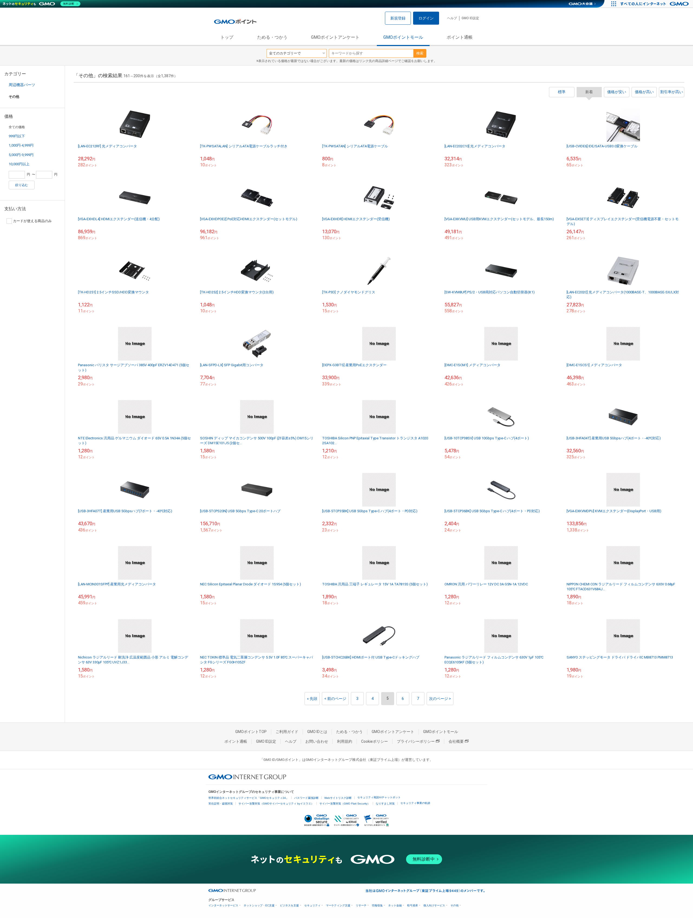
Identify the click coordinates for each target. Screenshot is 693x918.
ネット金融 (395, 905)
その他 (454, 905)
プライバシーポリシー (416, 741)
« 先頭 (312, 698)
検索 (419, 53)
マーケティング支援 (338, 905)
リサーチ (361, 905)
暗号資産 (412, 905)
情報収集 (377, 905)
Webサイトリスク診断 (338, 797)
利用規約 (344, 741)
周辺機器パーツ (22, 85)
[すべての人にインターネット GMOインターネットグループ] (655, 4)
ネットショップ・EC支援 (259, 905)
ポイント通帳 (460, 37)
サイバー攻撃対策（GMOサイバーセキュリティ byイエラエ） (276, 803)
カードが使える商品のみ (32, 221)
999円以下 (17, 136)
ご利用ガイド (287, 731)
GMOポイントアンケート (335, 37)
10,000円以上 (19, 164)
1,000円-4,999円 (21, 145)
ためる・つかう (272, 37)
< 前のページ (335, 698)
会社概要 (456, 741)
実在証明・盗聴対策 (220, 803)
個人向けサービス (434, 905)
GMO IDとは (317, 731)
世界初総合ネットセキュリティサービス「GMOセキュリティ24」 (248, 797)
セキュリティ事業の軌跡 (415, 803)
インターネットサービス (223, 905)
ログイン (426, 18)
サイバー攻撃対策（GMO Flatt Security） (344, 803)
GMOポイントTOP (251, 731)
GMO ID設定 (470, 18)
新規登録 (398, 18)
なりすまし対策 (385, 803)
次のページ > (440, 698)
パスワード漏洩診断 (306, 797)
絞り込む (21, 185)
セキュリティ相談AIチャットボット (379, 797)
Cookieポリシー (374, 741)
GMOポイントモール (403, 37)
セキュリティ (312, 905)
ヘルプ (452, 18)
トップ (226, 37)
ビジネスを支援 (289, 905)
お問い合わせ (316, 741)
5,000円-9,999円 (21, 155)
